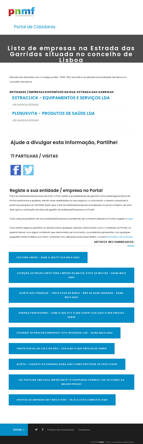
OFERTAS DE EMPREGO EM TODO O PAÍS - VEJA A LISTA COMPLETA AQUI (62, 399)
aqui (130, 218)
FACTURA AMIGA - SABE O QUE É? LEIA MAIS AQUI (48, 257)
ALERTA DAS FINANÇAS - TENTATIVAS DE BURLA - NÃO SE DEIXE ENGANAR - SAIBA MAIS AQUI (71, 295)
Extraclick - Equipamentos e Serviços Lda (61, 98)
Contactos (84, 429)
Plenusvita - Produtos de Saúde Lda (53, 113)
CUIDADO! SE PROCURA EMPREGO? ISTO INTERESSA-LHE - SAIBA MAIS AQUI (65, 332)
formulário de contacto (120, 236)
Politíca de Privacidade (61, 429)
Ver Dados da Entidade (25, 104)
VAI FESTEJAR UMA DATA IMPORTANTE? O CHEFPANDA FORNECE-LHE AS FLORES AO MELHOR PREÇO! (71, 382)
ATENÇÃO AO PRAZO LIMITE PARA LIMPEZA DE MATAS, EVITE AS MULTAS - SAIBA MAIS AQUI (71, 275)
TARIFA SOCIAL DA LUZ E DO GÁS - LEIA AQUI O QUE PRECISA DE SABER (62, 348)
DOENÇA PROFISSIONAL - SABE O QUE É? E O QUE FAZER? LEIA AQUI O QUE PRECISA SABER (71, 315)
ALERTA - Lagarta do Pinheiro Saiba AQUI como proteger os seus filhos (67, 364)
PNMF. (101, 442)
